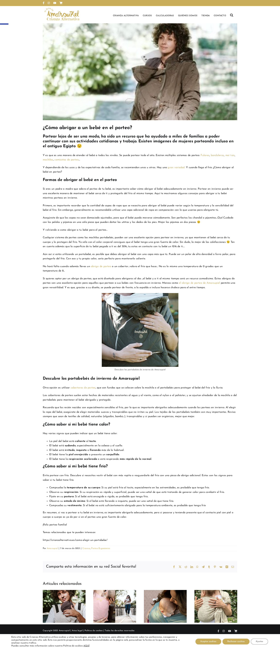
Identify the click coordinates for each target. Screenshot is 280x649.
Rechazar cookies (236, 641)
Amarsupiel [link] (52, 548)
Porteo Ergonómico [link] (100, 548)
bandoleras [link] (217, 155)
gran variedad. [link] (176, 167)
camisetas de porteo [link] (66, 159)
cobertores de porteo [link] (83, 387)
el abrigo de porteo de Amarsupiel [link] (199, 283)
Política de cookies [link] (94, 631)
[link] (43, 3)
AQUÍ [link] (86, 646)
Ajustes (259, 641)
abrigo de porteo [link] (101, 266)
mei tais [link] (230, 155)
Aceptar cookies (208, 641)
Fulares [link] (205, 155)
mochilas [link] (48, 159)
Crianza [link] (86, 548)
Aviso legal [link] (77, 631)
